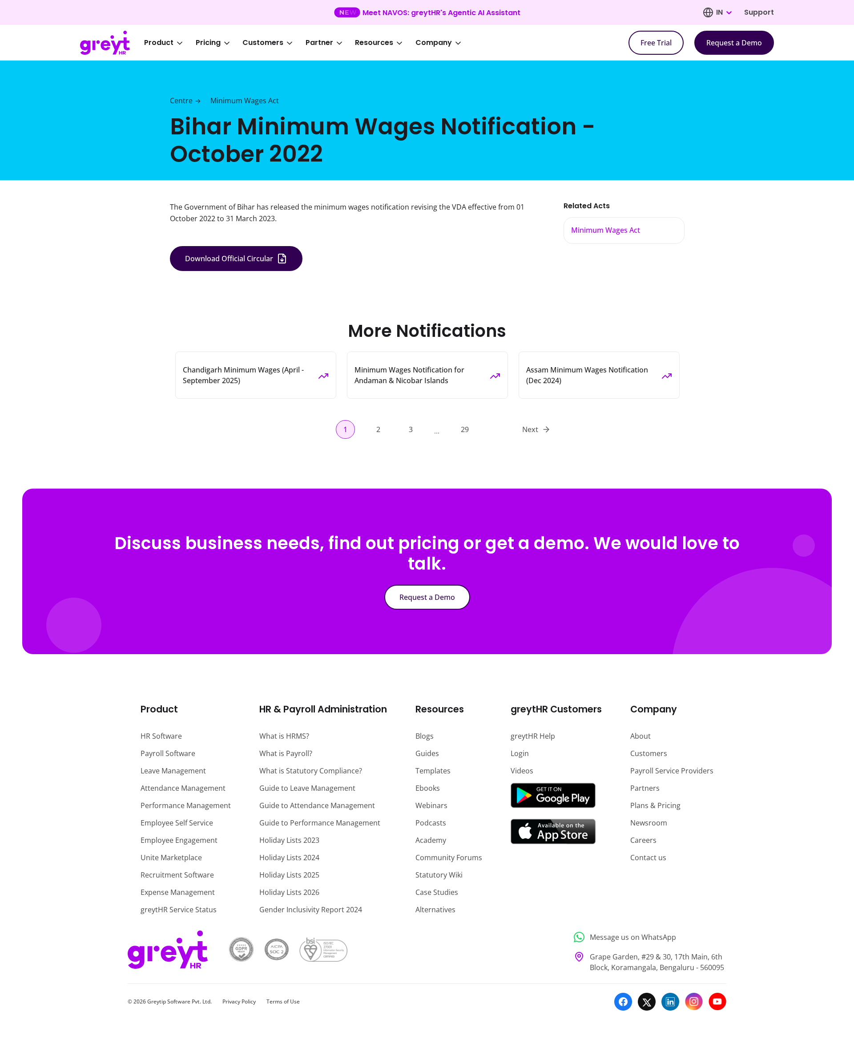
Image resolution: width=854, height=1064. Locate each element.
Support (759, 12)
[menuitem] (169, 43)
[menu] (308, 43)
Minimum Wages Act (244, 100)
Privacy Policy (239, 1001)
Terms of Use (283, 1001)
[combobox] (724, 12)
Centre (181, 100)
